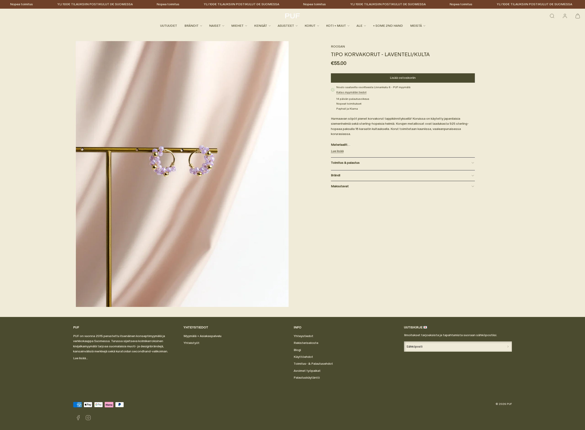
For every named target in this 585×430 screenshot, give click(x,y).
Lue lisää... (80, 358)
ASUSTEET (286, 26)
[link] (564, 16)
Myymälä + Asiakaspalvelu (202, 336)
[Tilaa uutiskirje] (508, 346)
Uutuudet (168, 26)
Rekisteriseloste (306, 343)
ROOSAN (338, 46)
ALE (359, 26)
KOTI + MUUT (336, 26)
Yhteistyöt (191, 343)
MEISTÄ (416, 26)
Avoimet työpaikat (307, 371)
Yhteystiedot (303, 336)
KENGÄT (260, 26)
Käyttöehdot (303, 357)
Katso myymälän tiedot (351, 92)
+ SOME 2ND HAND (388, 26)
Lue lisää (337, 151)
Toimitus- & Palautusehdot (313, 364)
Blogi (297, 350)
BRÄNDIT (191, 26)
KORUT (310, 26)
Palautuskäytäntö (307, 378)
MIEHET (237, 26)
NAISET (215, 26)
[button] (552, 16)
